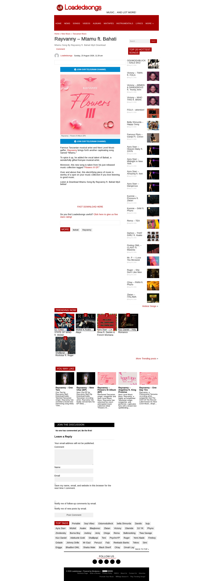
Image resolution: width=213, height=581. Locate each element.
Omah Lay (129, 547)
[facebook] (95, 561)
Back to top (141, 549)
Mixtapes (109, 23)
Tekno (136, 542)
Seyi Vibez (89, 523)
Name (57, 467)
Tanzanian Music (80, 34)
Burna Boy (75, 533)
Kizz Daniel (61, 538)
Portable (76, 523)
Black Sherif (105, 547)
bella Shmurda (124, 523)
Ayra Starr (61, 528)
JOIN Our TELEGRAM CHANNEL (91, 69)
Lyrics (139, 23)
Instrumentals (124, 23)
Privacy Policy (107, 573)
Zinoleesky (61, 533)
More (149, 23)
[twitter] (100, 561)
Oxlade (59, 542)
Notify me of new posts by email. (70, 508)
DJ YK (140, 528)
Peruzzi (98, 542)
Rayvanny (72, 150)
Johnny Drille (72, 542)
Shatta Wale (89, 547)
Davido (138, 523)
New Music (66, 34)
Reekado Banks (121, 542)
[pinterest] (118, 561)
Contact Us (133, 573)
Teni (104, 538)
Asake (83, 528)
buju (148, 523)
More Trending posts (147, 358)
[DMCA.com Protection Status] (107, 571)
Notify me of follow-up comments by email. (75, 503)
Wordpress (96, 571)
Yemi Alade (139, 538)
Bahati (76, 230)
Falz (108, 542)
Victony (117, 528)
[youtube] (112, 561)
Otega (107, 533)
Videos (86, 23)
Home (58, 23)
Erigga (59, 547)
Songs (76, 23)
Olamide (129, 528)
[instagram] (106, 561)
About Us (124, 573)
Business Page (82, 573)
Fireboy (152, 538)
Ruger (127, 538)
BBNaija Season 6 (122, 576)
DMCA (116, 573)
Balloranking (129, 533)
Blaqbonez (95, 528)
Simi (145, 542)
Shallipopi (93, 538)
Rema (117, 533)
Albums (97, 23)
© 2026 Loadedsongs (73, 571)
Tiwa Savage (145, 533)
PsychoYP (115, 538)
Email (57, 475)
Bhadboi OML (72, 547)
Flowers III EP (91, 167)
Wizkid (73, 528)
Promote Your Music (107, 576)
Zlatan (107, 528)
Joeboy (87, 533)
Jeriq (97, 533)
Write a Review (95, 573)
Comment (60, 49)
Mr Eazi (87, 542)
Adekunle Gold (77, 538)
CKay (117, 547)
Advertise (142, 573)
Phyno (150, 528)
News (67, 23)
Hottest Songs (149, 306)
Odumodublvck (105, 523)
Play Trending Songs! (137, 576)
